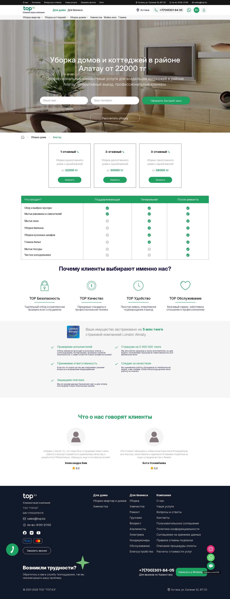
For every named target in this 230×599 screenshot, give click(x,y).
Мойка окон (110, 17)
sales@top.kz (200, 2)
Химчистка (96, 17)
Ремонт (135, 512)
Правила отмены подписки (174, 540)
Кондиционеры (140, 540)
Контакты (36, 2)
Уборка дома (38, 137)
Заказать (69, 179)
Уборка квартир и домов (109, 500)
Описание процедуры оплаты (176, 546)
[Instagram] (31, 533)
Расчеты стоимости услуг (174, 551)
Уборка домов (78, 17)
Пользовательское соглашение (177, 523)
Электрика (137, 534)
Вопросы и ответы (52, 2)
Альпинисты (138, 529)
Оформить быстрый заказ (166, 100)
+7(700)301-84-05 (156, 570)
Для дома (59, 10)
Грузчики (136, 517)
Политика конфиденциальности (177, 529)
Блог (102, 2)
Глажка (122, 17)
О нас (25, 2)
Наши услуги (71, 2)
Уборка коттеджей (55, 17)
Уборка (134, 500)
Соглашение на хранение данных (178, 534)
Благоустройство (141, 551)
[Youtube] (38, 533)
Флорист (135, 523)
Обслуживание (140, 546)
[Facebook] (25, 533)
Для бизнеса (75, 10)
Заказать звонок (88, 2)
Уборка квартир (31, 17)
